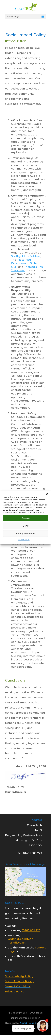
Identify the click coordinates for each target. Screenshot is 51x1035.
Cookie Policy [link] (24, 540)
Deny (26, 525)
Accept (26, 518)
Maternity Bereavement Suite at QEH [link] (26, 263)
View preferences (25, 533)
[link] (25, 6)
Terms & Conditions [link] (17, 986)
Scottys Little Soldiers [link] (25, 256)
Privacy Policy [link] (15, 991)
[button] (46, 494)
